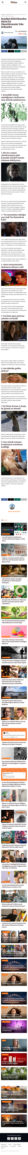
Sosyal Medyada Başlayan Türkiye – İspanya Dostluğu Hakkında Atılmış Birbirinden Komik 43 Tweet (14, 784)
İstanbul (4, 575)
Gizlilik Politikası (17, 1144)
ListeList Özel (9, 14)
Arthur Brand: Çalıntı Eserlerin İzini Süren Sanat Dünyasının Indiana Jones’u (14, 925)
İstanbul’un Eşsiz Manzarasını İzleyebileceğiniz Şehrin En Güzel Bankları (13, 702)
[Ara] (25, 2)
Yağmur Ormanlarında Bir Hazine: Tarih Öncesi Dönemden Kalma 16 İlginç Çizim (13, 560)
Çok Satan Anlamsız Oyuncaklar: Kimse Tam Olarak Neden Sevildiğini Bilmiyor (14, 641)
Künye (10, 1144)
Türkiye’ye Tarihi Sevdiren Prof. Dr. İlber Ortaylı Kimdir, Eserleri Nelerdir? (14, 723)
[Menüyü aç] (2, 2)
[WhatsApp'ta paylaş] (17, 51)
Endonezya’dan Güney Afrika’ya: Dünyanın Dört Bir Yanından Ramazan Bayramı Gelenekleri (13, 681)
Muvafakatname (4, 1146)
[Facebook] (8, 1138)
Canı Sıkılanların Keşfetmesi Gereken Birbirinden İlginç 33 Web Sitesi (13, 539)
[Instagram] (15, 1138)
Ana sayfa (3, 14)
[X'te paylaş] (11, 51)
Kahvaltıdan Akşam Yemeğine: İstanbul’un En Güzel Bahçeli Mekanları (12, 580)
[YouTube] (19, 1138)
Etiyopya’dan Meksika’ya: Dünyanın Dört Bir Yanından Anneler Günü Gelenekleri (14, 601)
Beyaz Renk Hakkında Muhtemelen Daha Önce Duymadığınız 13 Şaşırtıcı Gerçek (14, 763)
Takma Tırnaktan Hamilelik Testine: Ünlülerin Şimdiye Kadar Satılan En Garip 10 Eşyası (14, 826)
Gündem (4, 779)
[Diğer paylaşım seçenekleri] (24, 51)
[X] (12, 1138)
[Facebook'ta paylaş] (4, 51)
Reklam (19, 1146)
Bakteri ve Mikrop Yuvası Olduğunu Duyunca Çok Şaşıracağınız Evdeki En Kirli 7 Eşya (14, 805)
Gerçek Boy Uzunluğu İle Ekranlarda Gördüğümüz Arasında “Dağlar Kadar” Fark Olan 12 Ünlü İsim (14, 866)
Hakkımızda (3, 1144)
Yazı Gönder (13, 1146)
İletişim (2, 1148)
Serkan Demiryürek (8, 32)
